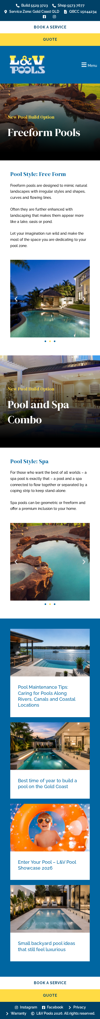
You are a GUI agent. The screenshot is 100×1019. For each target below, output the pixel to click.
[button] (78, 64)
